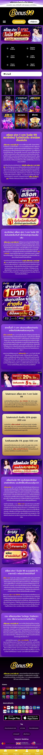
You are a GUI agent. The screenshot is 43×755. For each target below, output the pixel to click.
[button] (21, 2)
